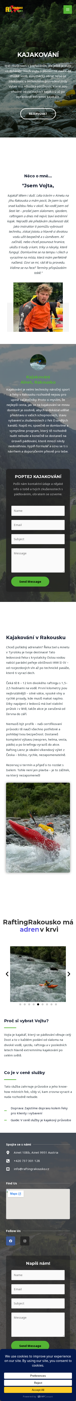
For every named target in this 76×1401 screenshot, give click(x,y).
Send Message (30, 581)
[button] (7, 974)
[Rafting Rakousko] (14, 9)
